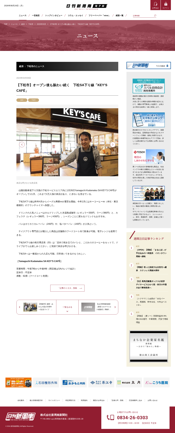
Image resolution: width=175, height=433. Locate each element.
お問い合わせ (153, 400)
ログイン (166, 8)
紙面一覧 (119, 15)
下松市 (30, 24)
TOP (5, 24)
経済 (23, 24)
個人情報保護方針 (36, 400)
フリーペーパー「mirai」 (99, 15)
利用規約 (84, 400)
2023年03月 (41, 24)
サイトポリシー (54, 400)
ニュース (23, 15)
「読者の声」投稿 (116, 400)
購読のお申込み (99, 400)
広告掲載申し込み (135, 400)
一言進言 (36, 15)
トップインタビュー (53, 15)
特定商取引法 (70, 400)
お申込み (155, 8)
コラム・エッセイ (75, 15)
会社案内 (21, 400)
